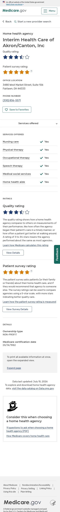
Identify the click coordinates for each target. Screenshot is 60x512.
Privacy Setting (28, 489)
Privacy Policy (9, 488)
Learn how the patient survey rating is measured (29, 301)
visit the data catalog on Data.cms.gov (33, 388)
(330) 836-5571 (12, 100)
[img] (16, 57)
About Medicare (10, 485)
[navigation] (30, 123)
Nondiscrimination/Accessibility (36, 485)
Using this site (9, 492)
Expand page (14, 368)
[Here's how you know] (30, 3)
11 (31, 71)
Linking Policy (45, 488)
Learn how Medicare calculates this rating (25, 245)
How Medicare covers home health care (28, 436)
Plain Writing (26, 492)
